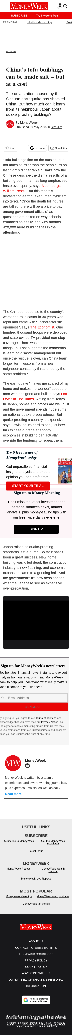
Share (13, 148)
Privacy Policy (36, 960)
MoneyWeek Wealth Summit (53, 870)
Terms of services (46, 718)
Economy (11, 51)
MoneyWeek (29, 122)
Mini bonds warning (39, 22)
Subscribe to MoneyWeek (19, 840)
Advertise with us (36, 973)
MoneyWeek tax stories (36, 903)
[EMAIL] (28, 765)
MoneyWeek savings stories (53, 896)
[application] (36, 619)
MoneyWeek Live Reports (36, 878)
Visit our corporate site (50, 1018)
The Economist (42, 327)
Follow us (40, 148)
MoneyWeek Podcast (19, 868)
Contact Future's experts (36, 947)
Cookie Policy (36, 966)
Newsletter (61, 148)
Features (56, 127)
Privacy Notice (49, 721)
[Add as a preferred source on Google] (36, 1000)
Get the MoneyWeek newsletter (53, 842)
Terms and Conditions (36, 954)
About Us (36, 941)
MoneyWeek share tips (19, 896)
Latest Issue (36, 850)
